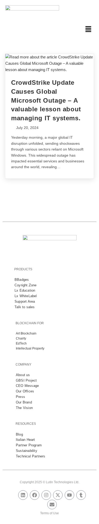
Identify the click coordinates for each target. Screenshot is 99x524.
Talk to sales (25, 307)
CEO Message (27, 386)
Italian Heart (25, 440)
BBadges (22, 280)
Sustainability (26, 451)
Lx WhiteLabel (26, 296)
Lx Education (25, 290)
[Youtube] (69, 495)
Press (20, 397)
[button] (88, 29)
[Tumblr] (81, 495)
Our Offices (25, 391)
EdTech (21, 343)
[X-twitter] (58, 495)
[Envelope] (52, 504)
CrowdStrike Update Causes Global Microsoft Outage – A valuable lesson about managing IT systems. (46, 100)
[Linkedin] (23, 495)
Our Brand (24, 402)
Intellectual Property (30, 348)
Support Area (25, 301)
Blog (19, 434)
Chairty (21, 338)
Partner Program (29, 445)
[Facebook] (34, 495)
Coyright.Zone (26, 285)
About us (23, 375)
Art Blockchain (26, 333)
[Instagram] (46, 495)
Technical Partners (30, 456)
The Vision (24, 408)
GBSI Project (26, 380)
